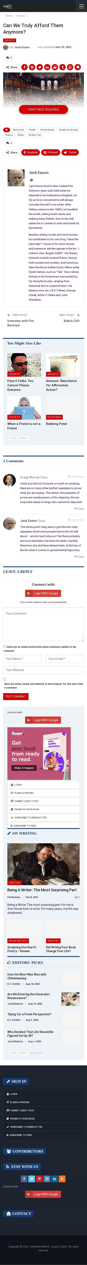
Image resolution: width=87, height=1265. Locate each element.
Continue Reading (43, 109)
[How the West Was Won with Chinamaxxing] (70, 979)
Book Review (18, 940)
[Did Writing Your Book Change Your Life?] (63, 931)
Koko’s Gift (72, 321)
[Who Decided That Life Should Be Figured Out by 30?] (70, 1036)
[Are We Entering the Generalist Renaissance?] (70, 999)
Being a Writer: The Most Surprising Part (42, 890)
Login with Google (46, 593)
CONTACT (21, 1214)
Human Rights (47, 130)
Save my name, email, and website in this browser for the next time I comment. (43, 686)
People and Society (68, 130)
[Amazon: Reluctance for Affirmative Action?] (63, 364)
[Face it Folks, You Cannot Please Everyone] (24, 364)
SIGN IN (18, 1081)
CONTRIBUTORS (27, 1151)
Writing (14, 882)
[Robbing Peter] (63, 408)
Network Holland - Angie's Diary (48, 1246)
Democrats (18, 130)
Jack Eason (28, 521)
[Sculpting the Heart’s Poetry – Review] (24, 931)
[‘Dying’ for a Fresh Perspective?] (70, 1019)
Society (9, 40)
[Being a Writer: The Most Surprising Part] (43, 864)
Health (32, 130)
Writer (21, 135)
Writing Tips (35, 135)
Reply (80, 508)
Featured (54, 417)
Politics (9, 135)
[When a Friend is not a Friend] (24, 408)
